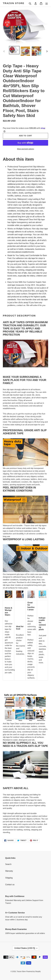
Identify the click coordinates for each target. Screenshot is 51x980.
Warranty (9, 871)
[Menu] (46, 3)
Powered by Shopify (33, 971)
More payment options (25, 149)
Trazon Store (13, 3)
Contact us (10, 884)
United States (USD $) (24, 948)
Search (8, 864)
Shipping (9, 878)
